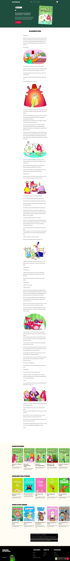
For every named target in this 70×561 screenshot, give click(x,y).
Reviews (55, 552)
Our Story (45, 552)
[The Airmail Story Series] (29, 518)
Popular (34, 552)
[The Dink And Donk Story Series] (40, 518)
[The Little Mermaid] (29, 489)
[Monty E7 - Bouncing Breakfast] (40, 459)
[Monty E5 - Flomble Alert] (17, 459)
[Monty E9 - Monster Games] (64, 459)
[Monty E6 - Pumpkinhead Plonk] (29, 459)
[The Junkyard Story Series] (64, 518)
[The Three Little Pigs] (40, 489)
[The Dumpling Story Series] (52, 518)
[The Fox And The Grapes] (64, 489)
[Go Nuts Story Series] (17, 518)
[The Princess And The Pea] (17, 489)
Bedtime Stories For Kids (36, 557)
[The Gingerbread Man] (52, 489)
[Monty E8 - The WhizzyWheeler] (52, 459)
